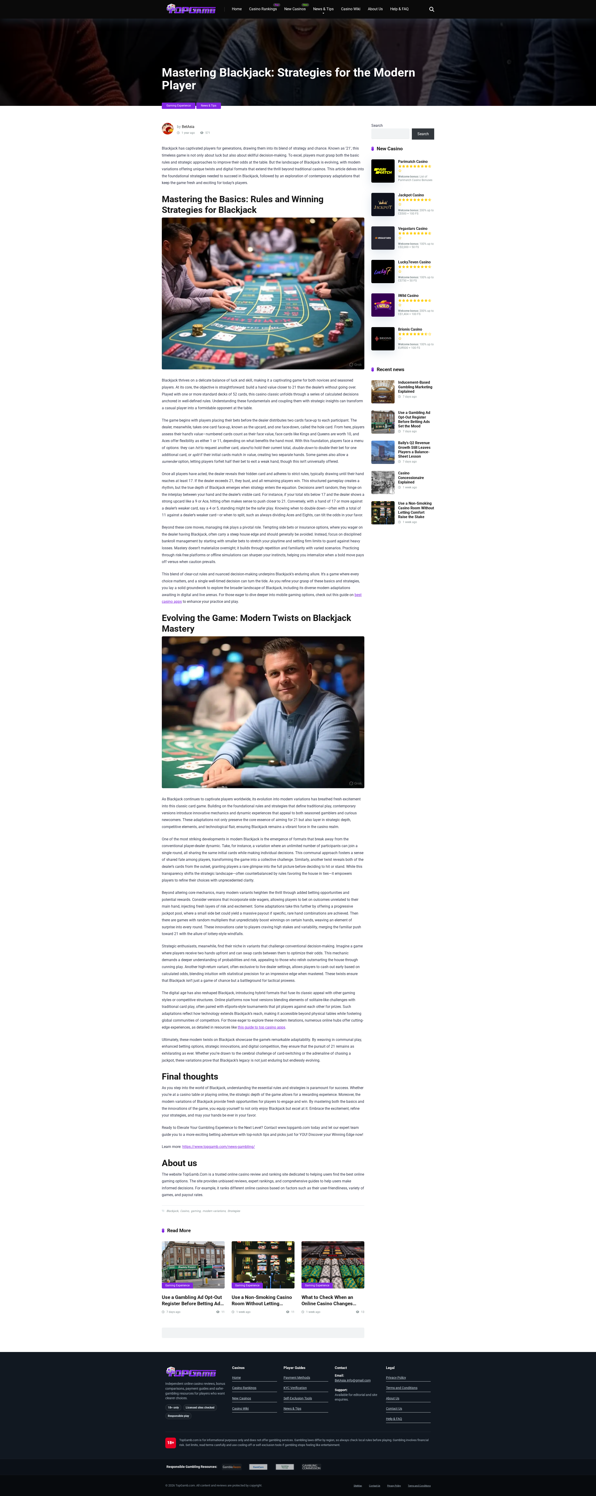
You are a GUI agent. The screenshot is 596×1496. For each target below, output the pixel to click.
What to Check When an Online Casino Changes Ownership (327, 1300)
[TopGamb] (191, 7)
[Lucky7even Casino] (383, 282)
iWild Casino (408, 295)
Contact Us (394, 1408)
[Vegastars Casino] (383, 248)
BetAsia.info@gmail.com (353, 1380)
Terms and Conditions (401, 1388)
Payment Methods (297, 1377)
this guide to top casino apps (261, 1027)
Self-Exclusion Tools (298, 1398)
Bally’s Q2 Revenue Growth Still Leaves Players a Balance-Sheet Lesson (414, 450)
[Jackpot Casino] (383, 215)
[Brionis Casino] (383, 349)
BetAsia (188, 126)
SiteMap (358, 1485)
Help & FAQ (399, 9)
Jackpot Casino (411, 195)
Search (377, 125)
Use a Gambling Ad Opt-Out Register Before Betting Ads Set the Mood (192, 1300)
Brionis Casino (410, 329)
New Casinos (295, 9)
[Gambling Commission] (311, 1467)
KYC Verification (295, 1388)
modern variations (214, 1211)
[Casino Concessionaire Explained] (383, 493)
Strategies (233, 1211)
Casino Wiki (350, 9)
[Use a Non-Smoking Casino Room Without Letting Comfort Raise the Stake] (263, 1264)
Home (237, 9)
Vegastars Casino (412, 228)
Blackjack (172, 1211)
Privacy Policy (396, 1377)
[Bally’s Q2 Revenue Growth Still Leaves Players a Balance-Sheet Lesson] (383, 462)
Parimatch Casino (413, 161)
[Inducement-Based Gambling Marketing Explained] (383, 402)
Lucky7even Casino (414, 262)
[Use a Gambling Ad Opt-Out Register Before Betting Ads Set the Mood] (193, 1264)
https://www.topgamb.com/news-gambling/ (218, 1146)
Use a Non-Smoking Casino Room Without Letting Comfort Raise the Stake (262, 1300)
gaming (196, 1211)
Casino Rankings (263, 9)
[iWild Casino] (383, 315)
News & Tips (323, 9)
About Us (375, 9)
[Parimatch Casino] (383, 181)
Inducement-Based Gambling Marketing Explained (415, 386)
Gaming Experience (178, 105)
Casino (184, 1211)
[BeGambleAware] (232, 1467)
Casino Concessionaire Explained (411, 477)
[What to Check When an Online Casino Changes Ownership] (332, 1264)
